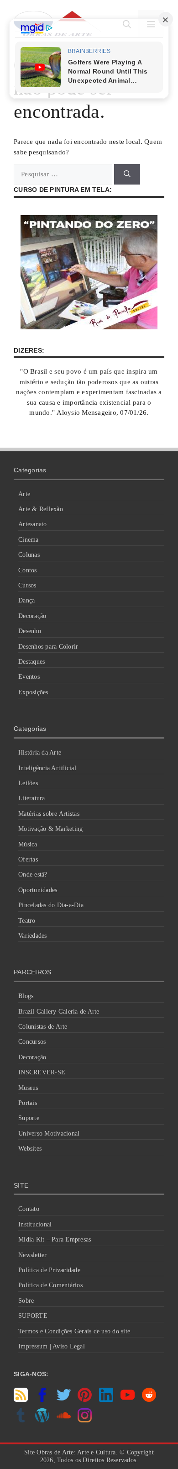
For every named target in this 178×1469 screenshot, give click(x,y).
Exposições (33, 692)
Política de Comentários (50, 1285)
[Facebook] (42, 1399)
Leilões (28, 783)
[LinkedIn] (106, 1399)
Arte (24, 494)
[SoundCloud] (64, 1420)
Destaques (31, 661)
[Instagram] (85, 1420)
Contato (28, 1208)
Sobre (26, 1300)
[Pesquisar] (127, 174)
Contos (27, 570)
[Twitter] (64, 1399)
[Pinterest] (85, 1399)
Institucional (35, 1224)
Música (27, 844)
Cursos (27, 585)
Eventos (29, 676)
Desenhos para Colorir (48, 646)
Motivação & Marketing (50, 828)
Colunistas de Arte (43, 1026)
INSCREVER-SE (41, 1072)
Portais (27, 1102)
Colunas (29, 554)
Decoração (32, 616)
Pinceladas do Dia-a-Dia (51, 905)
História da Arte (39, 752)
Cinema (28, 539)
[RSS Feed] (21, 1399)
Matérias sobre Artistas (48, 813)
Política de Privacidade (49, 1270)
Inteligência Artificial (47, 768)
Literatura (31, 798)
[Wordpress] (42, 1420)
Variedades (32, 935)
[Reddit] (149, 1399)
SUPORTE (32, 1315)
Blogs (25, 996)
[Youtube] (127, 1399)
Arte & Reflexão (40, 509)
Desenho (29, 631)
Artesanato (32, 524)
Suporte (28, 1118)
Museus (28, 1087)
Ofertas (28, 859)
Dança (26, 600)
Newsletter (32, 1255)
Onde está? (32, 874)
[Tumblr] (21, 1420)
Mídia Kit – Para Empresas (54, 1239)
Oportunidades (37, 890)
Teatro (27, 920)
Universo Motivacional (48, 1133)
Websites (30, 1148)
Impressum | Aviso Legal (51, 1346)
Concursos (32, 1041)
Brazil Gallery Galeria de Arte (58, 1011)
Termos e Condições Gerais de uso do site (74, 1331)
